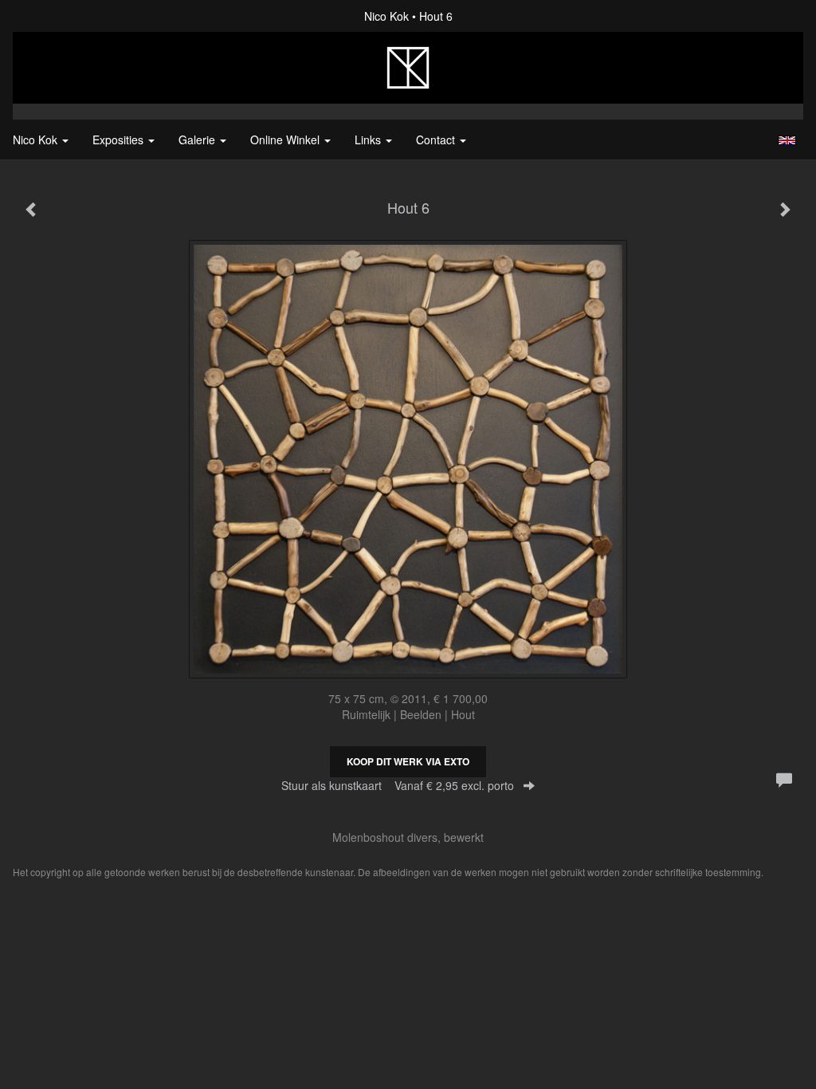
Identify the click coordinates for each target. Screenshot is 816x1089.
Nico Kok (386, 16)
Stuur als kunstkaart (397, 785)
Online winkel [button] (286, 139)
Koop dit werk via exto (408, 761)
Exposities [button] (119, 139)
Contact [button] (437, 139)
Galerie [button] (198, 139)
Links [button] (369, 139)
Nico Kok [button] (37, 139)
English (787, 140)
